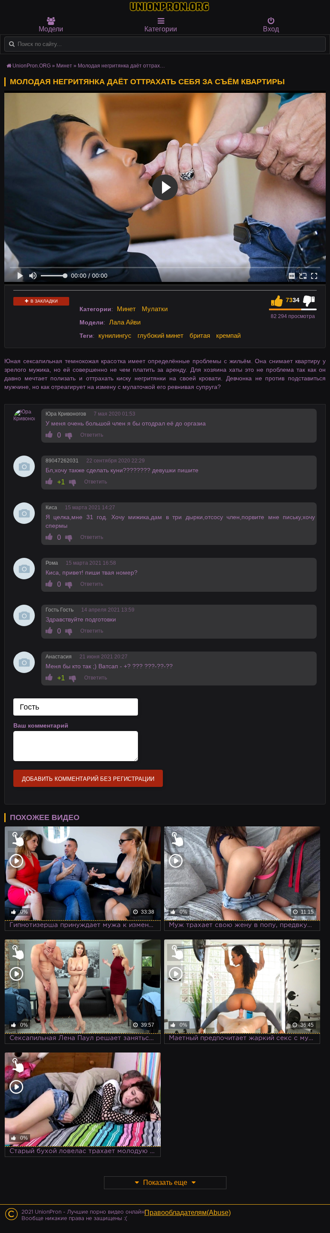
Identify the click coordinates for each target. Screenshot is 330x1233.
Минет (126, 308)
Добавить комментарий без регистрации (88, 779)
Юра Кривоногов (66, 414)
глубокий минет (160, 335)
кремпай (228, 335)
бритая (199, 335)
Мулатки (155, 308)
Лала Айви (125, 322)
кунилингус (114, 335)
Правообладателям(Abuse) (187, 1212)
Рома (52, 563)
